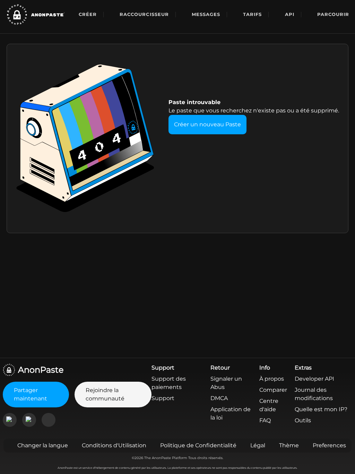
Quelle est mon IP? (321, 409)
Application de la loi (230, 413)
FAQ (265, 420)
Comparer (273, 390)
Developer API (314, 378)
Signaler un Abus (226, 382)
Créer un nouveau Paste (207, 124)
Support (162, 398)
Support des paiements (168, 382)
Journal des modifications (314, 394)
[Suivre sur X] (48, 420)
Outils (303, 420)
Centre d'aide (268, 405)
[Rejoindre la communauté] (10, 420)
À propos (271, 378)
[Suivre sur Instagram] (29, 420)
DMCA (219, 398)
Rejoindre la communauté (105, 394)
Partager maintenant (30, 394)
